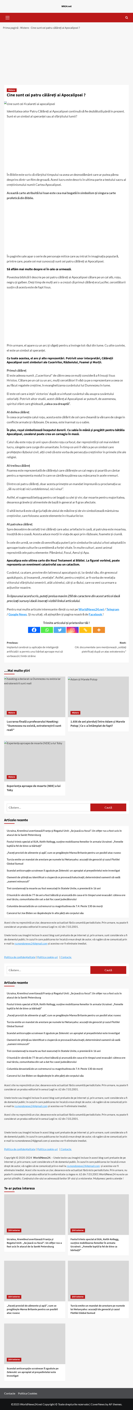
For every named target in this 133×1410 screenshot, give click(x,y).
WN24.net (66, 6)
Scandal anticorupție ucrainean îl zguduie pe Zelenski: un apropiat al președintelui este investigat (63, 870)
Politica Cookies (27, 1393)
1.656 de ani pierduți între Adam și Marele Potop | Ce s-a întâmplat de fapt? (97, 724)
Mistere (24, 28)
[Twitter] (60, 630)
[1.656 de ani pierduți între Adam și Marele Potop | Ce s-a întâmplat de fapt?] (98, 697)
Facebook (96, 614)
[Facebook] (34, 630)
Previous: (35, 649)
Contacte (66, 957)
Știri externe (14, 1230)
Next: (100, 647)
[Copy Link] (85, 630)
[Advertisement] (66, 59)
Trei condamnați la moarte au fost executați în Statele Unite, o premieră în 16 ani (54, 888)
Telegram (112, 609)
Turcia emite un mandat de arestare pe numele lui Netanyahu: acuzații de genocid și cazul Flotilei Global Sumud (63, 861)
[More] (99, 630)
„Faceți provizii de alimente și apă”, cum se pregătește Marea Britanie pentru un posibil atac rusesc (64, 852)
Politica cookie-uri (47, 957)
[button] (7, 17)
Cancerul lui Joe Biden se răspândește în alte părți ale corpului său (45, 913)
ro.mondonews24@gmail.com (30, 943)
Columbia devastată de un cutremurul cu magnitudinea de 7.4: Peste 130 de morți (55, 906)
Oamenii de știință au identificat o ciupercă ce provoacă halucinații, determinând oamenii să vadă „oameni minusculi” (63, 879)
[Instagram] (72, 630)
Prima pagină (10, 28)
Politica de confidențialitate (19, 957)
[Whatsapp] (47, 630)
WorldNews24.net (91, 609)
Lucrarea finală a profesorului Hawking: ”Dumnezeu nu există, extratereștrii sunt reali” (34, 726)
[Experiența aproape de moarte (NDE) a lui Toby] (34, 761)
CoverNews (98, 1404)
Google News (17, 614)
